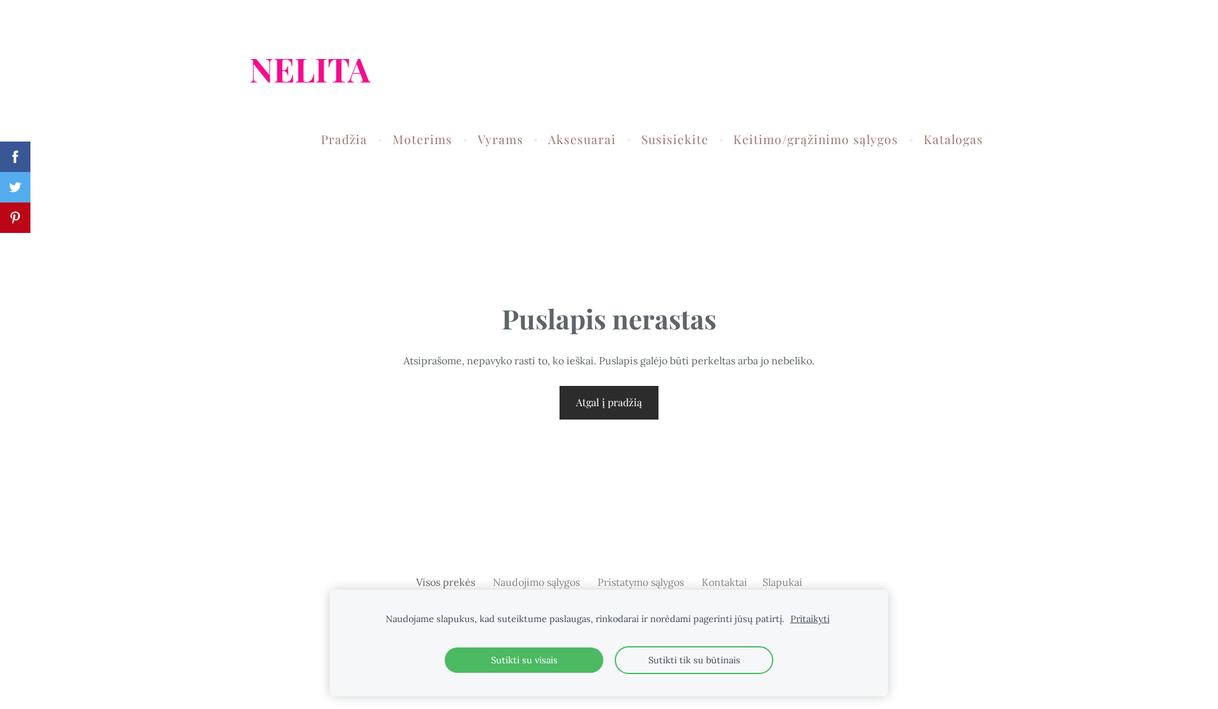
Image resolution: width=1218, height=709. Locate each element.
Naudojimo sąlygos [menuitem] (536, 582)
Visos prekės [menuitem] (445, 582)
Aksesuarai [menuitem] (582, 139)
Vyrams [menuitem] (500, 139)
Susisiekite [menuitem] (675, 139)
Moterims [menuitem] (422, 139)
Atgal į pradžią (609, 402)
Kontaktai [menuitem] (724, 582)
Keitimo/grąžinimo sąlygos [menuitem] (815, 139)
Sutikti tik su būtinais (694, 660)
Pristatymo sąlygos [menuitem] (641, 582)
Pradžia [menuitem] (344, 139)
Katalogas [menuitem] (953, 139)
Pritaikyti (810, 619)
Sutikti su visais (524, 660)
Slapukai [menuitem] (782, 582)
